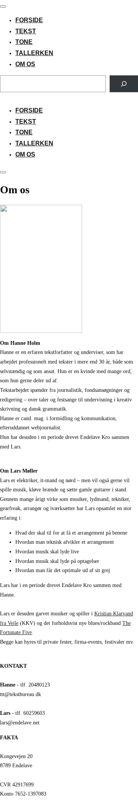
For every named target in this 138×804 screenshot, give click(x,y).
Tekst (25, 31)
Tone (24, 42)
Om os (25, 64)
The (126, 623)
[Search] (124, 83)
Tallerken (34, 53)
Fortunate (10, 632)
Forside (29, 20)
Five (26, 632)
